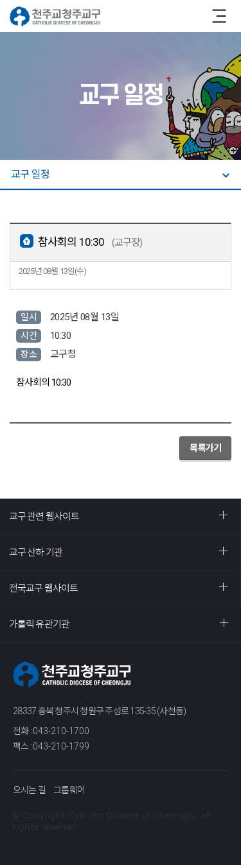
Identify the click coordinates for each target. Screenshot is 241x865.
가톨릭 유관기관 (39, 624)
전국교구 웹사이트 (43, 588)
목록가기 (205, 448)
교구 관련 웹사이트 (44, 516)
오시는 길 (29, 790)
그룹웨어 (69, 790)
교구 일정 (30, 174)
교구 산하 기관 (35, 552)
